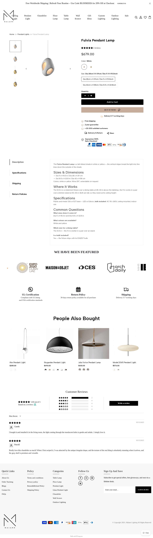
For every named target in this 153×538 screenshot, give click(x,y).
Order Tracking (7, 482)
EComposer (79, 536)
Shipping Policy (33, 490)
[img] (15, 423)
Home (12, 34)
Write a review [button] (124, 403)
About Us (5, 478)
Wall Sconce (78, 17)
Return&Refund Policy (35, 486)
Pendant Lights (23, 34)
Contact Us (121, 3)
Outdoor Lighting (59, 502)
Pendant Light (27, 17)
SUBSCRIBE (143, 490)
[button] (70, 69)
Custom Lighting (101, 17)
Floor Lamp (55, 17)
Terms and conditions (35, 478)
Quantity (84, 91)
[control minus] (82, 95)
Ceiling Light (15, 17)
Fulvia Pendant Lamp (41, 34)
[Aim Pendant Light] (25, 343)
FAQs (4, 494)
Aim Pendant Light (17, 362)
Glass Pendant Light (60, 490)
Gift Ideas (89, 17)
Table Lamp (66, 17)
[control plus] (94, 95)
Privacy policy (32, 482)
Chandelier (42, 16)
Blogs (4, 486)
